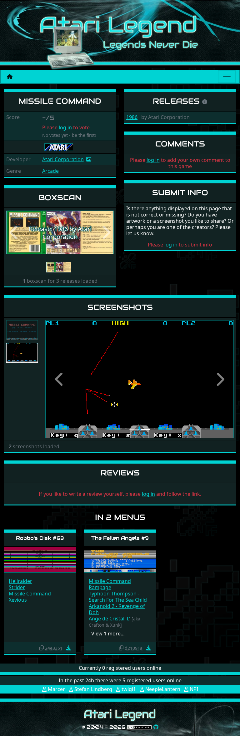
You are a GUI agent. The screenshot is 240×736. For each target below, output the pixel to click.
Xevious (18, 599)
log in (65, 127)
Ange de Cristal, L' (109, 618)
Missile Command (30, 593)
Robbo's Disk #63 (40, 538)
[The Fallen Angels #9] (120, 559)
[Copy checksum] (41, 647)
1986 (132, 117)
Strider (17, 587)
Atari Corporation (63, 159)
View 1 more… (108, 633)
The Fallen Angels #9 (120, 538)
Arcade (50, 170)
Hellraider (20, 581)
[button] (14, 233)
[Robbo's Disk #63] (40, 559)
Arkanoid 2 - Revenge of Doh (117, 609)
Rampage (100, 587)
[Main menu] (227, 76)
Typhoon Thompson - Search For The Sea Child (118, 596)
